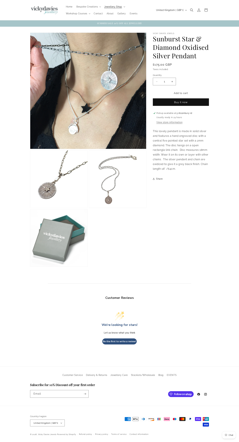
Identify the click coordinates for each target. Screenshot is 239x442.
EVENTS (172, 375)
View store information (169, 122)
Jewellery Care (119, 375)
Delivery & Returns (96, 375)
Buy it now (181, 102)
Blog (161, 375)
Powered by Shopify (66, 434)
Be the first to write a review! (119, 341)
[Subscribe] (84, 394)
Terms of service (118, 434)
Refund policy (85, 434)
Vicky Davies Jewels (47, 434)
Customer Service (72, 375)
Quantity (157, 75)
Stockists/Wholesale (143, 375)
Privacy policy (101, 434)
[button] (88, 6)
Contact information (139, 434)
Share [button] (159, 179)
